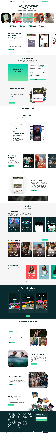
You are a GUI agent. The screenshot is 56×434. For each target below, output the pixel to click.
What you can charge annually (41, 65)
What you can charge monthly (33, 65)
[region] (28, 433)
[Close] (55, 433)
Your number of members (32, 68)
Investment (39, 68)
